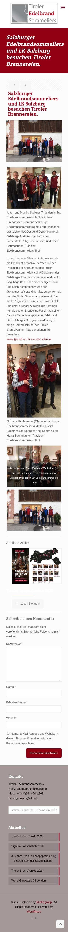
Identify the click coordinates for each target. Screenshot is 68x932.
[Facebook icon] (32, 918)
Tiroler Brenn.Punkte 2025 (29, 590)
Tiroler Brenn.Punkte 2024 (27, 870)
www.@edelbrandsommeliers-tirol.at (29, 339)
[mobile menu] (63, 7)
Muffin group (44, 902)
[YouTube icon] (36, 918)
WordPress (34, 911)
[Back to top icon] (60, 924)
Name (11, 686)
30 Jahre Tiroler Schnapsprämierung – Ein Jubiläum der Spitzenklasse (33, 858)
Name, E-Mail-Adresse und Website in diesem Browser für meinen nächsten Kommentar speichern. (32, 738)
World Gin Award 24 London (28, 880)
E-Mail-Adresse (16, 702)
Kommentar (14, 644)
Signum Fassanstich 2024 (27, 846)
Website (11, 718)
